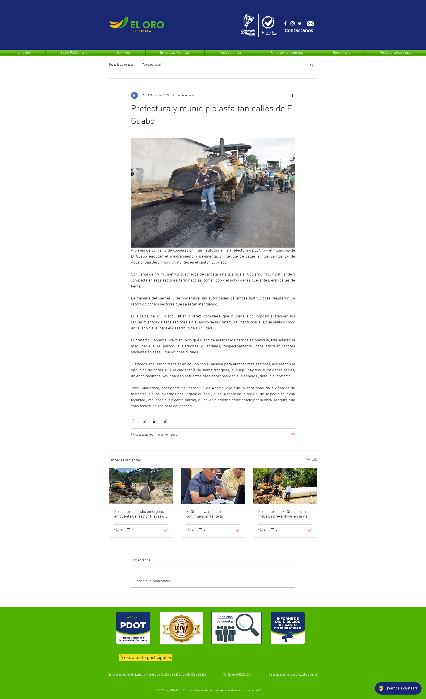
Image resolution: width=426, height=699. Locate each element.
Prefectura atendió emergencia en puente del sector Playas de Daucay (140, 514)
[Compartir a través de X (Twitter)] (144, 421)
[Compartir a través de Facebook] (133, 421)
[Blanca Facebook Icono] (285, 23)
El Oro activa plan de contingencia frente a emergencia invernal (204, 514)
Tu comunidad (151, 65)
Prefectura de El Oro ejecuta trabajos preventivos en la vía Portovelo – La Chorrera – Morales (283, 514)
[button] (299, 31)
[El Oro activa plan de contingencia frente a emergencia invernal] (213, 486)
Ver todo (311, 460)
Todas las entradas (121, 65)
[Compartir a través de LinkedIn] (155, 421)
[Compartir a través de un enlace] (166, 421)
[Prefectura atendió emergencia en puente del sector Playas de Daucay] (141, 486)
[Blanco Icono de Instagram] (292, 23)
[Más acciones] (292, 95)
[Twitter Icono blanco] (299, 23)
